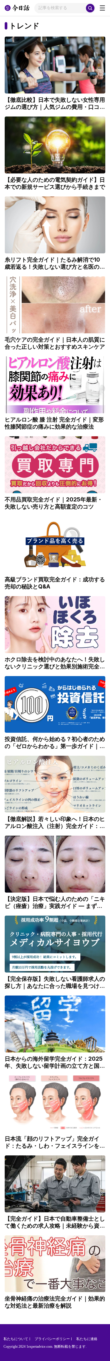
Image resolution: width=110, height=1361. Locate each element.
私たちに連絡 (86, 1339)
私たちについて (16, 1339)
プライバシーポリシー (52, 1339)
